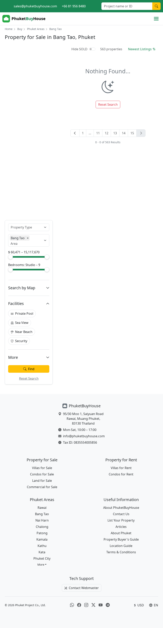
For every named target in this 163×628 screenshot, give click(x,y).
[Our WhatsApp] (72, 605)
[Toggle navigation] (156, 18)
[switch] (92, 49)
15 (132, 133)
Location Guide (121, 546)
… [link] (90, 133)
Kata (42, 552)
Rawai (42, 507)
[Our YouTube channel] (101, 605)
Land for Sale (42, 480)
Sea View (21, 322)
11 (98, 133)
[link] (141, 133)
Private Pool (24, 313)
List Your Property (121, 520)
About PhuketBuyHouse (121, 507)
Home (9, 29)
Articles (121, 526)
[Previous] (75, 133)
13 (115, 133)
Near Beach (23, 332)
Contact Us (121, 514)
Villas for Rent (121, 468)
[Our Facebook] (79, 605)
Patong (42, 533)
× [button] (28, 238)
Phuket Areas (36, 29)
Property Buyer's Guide (121, 539)
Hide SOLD (79, 49)
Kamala (42, 539)
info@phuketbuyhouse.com (84, 436)
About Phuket (121, 533)
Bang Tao (42, 514)
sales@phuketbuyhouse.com (35, 6)
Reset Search (29, 378)
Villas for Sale (42, 468)
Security (21, 341)
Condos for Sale (42, 474)
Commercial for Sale (42, 487)
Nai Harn (42, 520)
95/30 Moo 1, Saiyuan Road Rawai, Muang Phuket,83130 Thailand (83, 419)
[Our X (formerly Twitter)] (93, 605)
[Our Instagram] (86, 605)
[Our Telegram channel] (108, 605)
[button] (42, 564)
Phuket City (41, 558)
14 (123, 133)
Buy (19, 29)
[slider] (10, 256)
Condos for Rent (121, 474)
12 (106, 133)
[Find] (156, 6)
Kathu (42, 546)
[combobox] (26, 227)
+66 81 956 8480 (74, 6)
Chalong (42, 526)
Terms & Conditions (121, 552)
